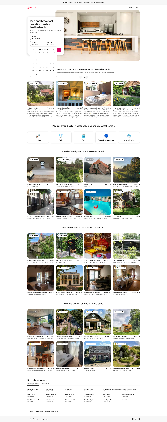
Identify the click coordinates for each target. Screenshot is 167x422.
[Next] (86, 77)
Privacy (42, 419)
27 (47, 71)
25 (40, 71)
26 (43, 71)
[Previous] (80, 77)
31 (36, 74)
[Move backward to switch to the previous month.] (33, 49)
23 (33, 71)
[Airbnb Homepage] (31, 7)
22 (53, 67)
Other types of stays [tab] (33, 384)
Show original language (97, 2)
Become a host (134, 7)
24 (36, 71)
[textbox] (38, 44)
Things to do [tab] (45, 384)
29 (53, 71)
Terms (47, 419)
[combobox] (46, 38)
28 (50, 71)
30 (33, 74)
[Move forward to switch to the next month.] (53, 49)
